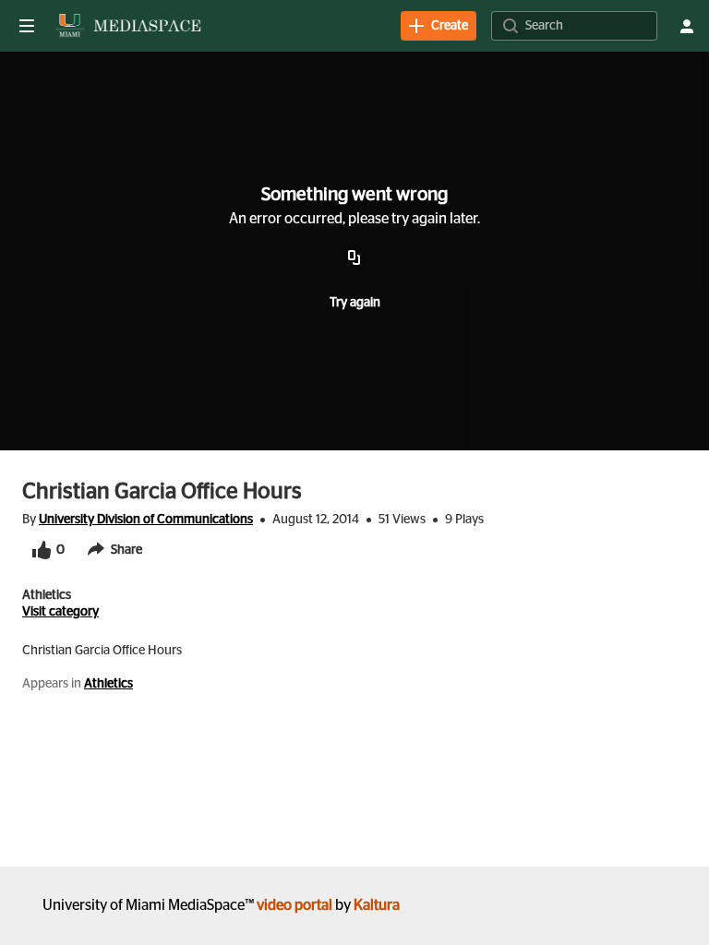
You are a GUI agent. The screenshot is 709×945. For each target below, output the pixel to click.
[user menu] (687, 26)
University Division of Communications (146, 519)
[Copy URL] (354, 258)
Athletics (108, 683)
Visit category (60, 611)
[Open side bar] (26, 26)
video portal (294, 905)
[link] (438, 26)
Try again (355, 302)
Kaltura (377, 905)
